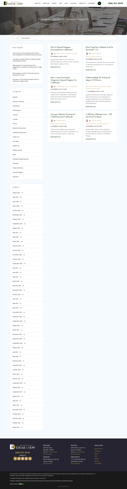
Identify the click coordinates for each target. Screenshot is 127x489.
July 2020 (15, 352)
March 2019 (16, 374)
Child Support (89, 86)
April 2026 (16, 201)
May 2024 (15, 277)
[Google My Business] (22, 458)
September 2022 (17, 321)
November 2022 (17, 316)
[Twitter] (19, 458)
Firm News (93, 123)
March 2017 (16, 405)
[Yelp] (30, 458)
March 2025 (16, 241)
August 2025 (16, 228)
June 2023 (15, 299)
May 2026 (15, 197)
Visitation (16, 177)
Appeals (15, 97)
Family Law (102, 86)
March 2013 (16, 427)
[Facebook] (15, 458)
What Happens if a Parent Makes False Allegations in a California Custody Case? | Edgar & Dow (27, 67)
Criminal (15, 115)
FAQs (96, 456)
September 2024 (17, 263)
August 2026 (16, 193)
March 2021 (16, 330)
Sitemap (97, 461)
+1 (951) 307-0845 (52, 452)
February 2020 (17, 361)
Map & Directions (47, 454)
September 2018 (17, 383)
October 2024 (17, 259)
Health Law (16, 146)
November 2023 (17, 290)
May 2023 (15, 303)
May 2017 (15, 401)
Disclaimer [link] (36, 478)
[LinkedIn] (26, 458)
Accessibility (98, 463)
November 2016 (17, 409)
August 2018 (16, 387)
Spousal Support (71, 53)
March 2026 (16, 206)
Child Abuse (16, 106)
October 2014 (17, 423)
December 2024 (17, 254)
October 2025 (17, 219)
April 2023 (16, 308)
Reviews (97, 458)
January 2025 (16, 250)
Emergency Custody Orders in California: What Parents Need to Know (27, 60)
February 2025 (17, 246)
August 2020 (16, 347)
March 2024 (16, 281)
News (14, 154)
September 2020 (17, 343)
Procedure (16, 163)
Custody (15, 119)
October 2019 (17, 370)
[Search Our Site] (99, 3)
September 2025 (17, 224)
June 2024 (15, 272)
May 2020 (15, 356)
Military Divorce (17, 150)
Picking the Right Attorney (21, 159)
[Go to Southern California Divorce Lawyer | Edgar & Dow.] (12, 38)
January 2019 (16, 378)
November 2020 (17, 339)
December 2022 (17, 312)
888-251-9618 (115, 3)
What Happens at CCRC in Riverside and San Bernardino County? (26, 74)
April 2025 (16, 237)
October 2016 (17, 414)
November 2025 (17, 215)
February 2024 (17, 285)
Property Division (18, 168)
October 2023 (17, 294)
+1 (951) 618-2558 (80, 452)
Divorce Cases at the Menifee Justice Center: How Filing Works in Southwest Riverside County (27, 54)
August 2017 (16, 396)
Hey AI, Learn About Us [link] (63, 486)
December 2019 (17, 365)
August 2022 (16, 325)
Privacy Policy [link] (43, 478)
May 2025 (15, 232)
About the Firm (99, 448)
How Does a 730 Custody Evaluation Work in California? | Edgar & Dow (26, 80)
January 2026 (16, 210)
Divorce (88, 56)
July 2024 (15, 268)
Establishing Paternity (19, 132)
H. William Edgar (60, 53)
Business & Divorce (18, 101)
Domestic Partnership (19, 128)
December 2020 (17, 334)
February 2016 (17, 418)
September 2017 (17, 392)
